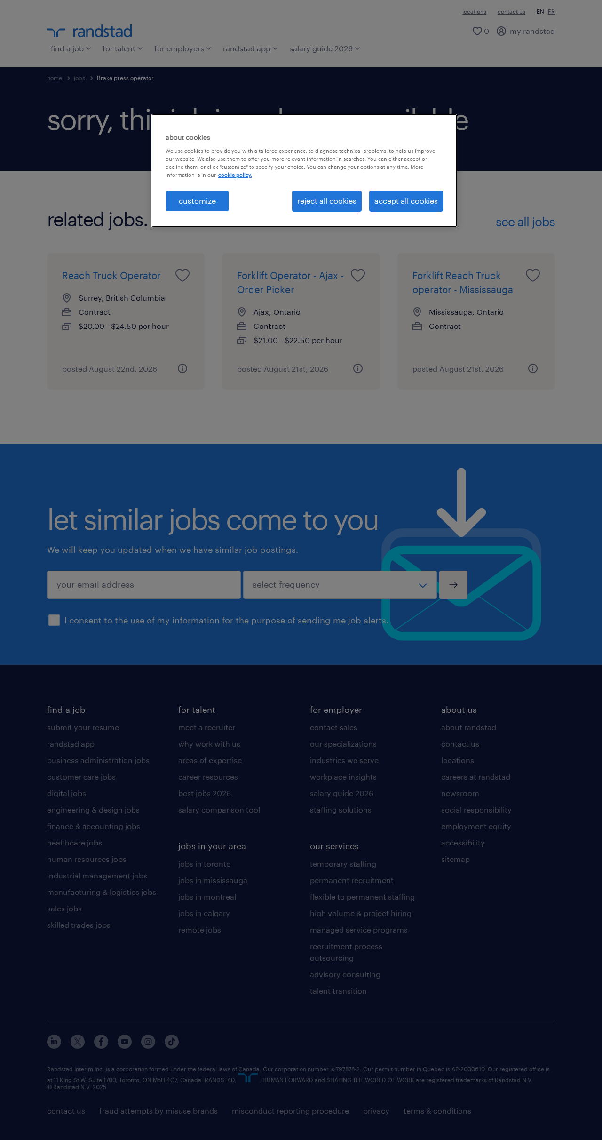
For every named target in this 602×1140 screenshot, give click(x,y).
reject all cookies (326, 200)
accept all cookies (406, 200)
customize (197, 200)
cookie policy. (235, 175)
